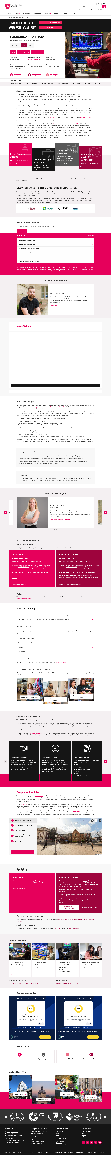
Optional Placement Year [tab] (47, 231)
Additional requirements (19, 584)
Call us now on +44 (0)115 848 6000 (50, 22)
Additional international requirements (70, 584)
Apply (13, 52)
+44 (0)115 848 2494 (60, 662)
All (81, 10)
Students (93, 4)
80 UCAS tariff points (34, 59)
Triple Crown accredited (17, 75)
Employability (76, 83)
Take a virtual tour (23, 851)
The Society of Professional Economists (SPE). (66, 124)
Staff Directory (102, 10)
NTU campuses (35, 1140)
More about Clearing (19, 888)
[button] (5, 512)
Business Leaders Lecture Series (38, 733)
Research (93, 10)
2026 (23, 45)
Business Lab (53, 117)
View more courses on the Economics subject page (23, 983)
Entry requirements (47, 83)
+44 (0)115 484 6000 (38, 882)
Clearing (9, 13)
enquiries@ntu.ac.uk (12, 1134)
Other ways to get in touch (14, 1135)
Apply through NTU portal (89, 907)
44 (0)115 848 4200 (74, 928)
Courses (86, 10)
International (37, 13)
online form (58, 928)
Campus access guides (37, 1141)
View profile (53, 305)
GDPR (71, 1152)
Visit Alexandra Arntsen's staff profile (60, 519)
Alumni (65, 13)
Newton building (39, 796)
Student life (26, 13)
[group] (30, 689)
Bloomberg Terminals (86, 117)
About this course (16, 83)
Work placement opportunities (36, 75)
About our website (37, 1152)
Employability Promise (17, 764)
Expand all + (90, 235)
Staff (99, 4)
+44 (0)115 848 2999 (12, 1132)
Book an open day (24, 52)
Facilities (87, 83)
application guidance (74, 889)
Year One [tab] (22, 231)
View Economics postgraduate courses (67, 983)
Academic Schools (87, 1131)
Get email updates (38, 52)
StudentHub (59, 1131)
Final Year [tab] (62, 231)
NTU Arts (84, 1137)
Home (8, 17)
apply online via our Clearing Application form (33, 568)
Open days (59, 1143)
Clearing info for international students (69, 907)
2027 (30, 45)
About (73, 13)
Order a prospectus (61, 1144)
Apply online (50, 27)
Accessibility (48, 1152)
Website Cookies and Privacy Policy (97, 1152)
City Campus (23, 804)
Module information (31, 83)
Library (58, 1133)
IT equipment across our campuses (49, 632)
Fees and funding (63, 83)
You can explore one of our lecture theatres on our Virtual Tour (47, 407)
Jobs (104, 4)
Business (56, 13)
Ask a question (60, 1141)
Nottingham (76, 811)
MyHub (84, 1135)
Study (17, 13)
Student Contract (80, 1152)
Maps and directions (36, 1143)
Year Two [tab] (32, 231)
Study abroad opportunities (53, 75)
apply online (62, 884)
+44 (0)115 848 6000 (23, 567)
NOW (57, 1135)
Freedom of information (61, 1152)
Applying (97, 83)
